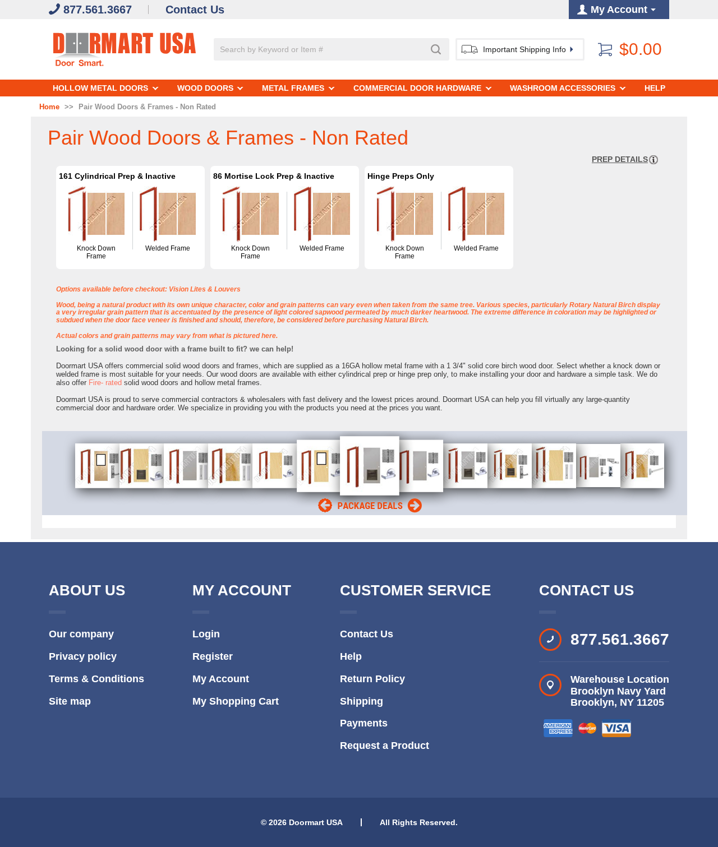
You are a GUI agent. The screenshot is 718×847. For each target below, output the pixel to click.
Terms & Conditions (96, 678)
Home (49, 107)
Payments (364, 723)
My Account (220, 678)
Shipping (361, 701)
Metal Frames (293, 88)
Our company (81, 634)
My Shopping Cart (235, 701)
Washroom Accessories (562, 88)
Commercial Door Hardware (417, 88)
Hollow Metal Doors (100, 88)
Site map (70, 701)
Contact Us (366, 634)
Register (212, 656)
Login (206, 634)
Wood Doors (205, 88)
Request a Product (384, 745)
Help (655, 88)
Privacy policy (83, 656)
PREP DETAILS (620, 159)
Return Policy (372, 678)
